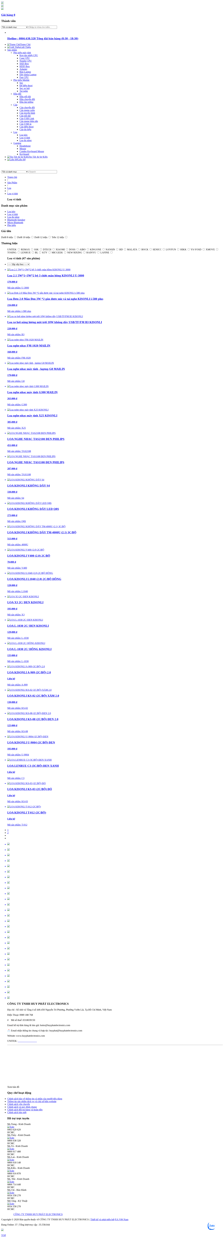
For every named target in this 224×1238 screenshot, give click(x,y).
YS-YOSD (196, 249)
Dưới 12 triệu (41, 237)
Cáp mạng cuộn (27, 110)
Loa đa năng (26, 140)
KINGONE (96, 249)
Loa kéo (23, 135)
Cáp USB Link (27, 118)
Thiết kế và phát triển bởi (102, 1219)
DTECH (47, 249)
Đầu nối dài (25, 96)
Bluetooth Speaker (16, 219)
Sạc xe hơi (25, 88)
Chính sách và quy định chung (22, 1107)
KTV (45, 252)
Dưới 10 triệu (24, 237)
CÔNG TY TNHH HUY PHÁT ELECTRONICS (38, 1214)
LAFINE (105, 252)
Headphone (25, 146)
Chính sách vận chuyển (18, 1104)
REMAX (25, 249)
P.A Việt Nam (121, 1219)
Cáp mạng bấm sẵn (29, 121)
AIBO (83, 249)
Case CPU (25, 58)
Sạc (21, 83)
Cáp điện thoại (27, 126)
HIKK (183, 249)
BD (121, 249)
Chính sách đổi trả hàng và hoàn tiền (25, 1109)
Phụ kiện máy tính (22, 52)
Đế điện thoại (26, 85)
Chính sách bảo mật (16, 1112)
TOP (3, 1235)
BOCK (145, 249)
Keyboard (24, 154)
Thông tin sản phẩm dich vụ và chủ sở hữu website (31, 1101)
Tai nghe (24, 91)
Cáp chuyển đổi (27, 107)
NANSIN (111, 249)
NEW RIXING (75, 252)
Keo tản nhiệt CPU (29, 55)
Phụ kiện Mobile (21, 80)
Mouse (23, 148)
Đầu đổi (17, 93)
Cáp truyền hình (27, 113)
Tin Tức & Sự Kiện (38, 157)
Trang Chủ (25, 44)
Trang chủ (12, 177)
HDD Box (25, 66)
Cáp (15, 104)
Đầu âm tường (26, 102)
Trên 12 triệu (58, 237)
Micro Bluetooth (15, 222)
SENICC (157, 249)
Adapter (23, 69)
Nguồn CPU (26, 61)
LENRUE (26, 252)
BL (37, 252)
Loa (15, 132)
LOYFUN (171, 249)
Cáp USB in (25, 124)
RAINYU (91, 252)
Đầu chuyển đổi (27, 99)
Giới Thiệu (25, 47)
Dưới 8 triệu (7, 237)
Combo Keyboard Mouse (32, 151)
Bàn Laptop (25, 72)
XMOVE (210, 249)
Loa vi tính (25, 137)
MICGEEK (58, 252)
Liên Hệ (22, 159)
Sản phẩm (12, 50)
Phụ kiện (11, 225)
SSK (36, 249)
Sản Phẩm (12, 182)
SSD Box (24, 63)
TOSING (12, 252)
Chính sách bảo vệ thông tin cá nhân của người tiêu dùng (34, 1098)
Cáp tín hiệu (25, 129)
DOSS (72, 249)
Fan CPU (24, 77)
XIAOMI (60, 249)
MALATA (132, 249)
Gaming (17, 143)
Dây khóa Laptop (28, 74)
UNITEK (12, 249)
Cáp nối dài (25, 115)
